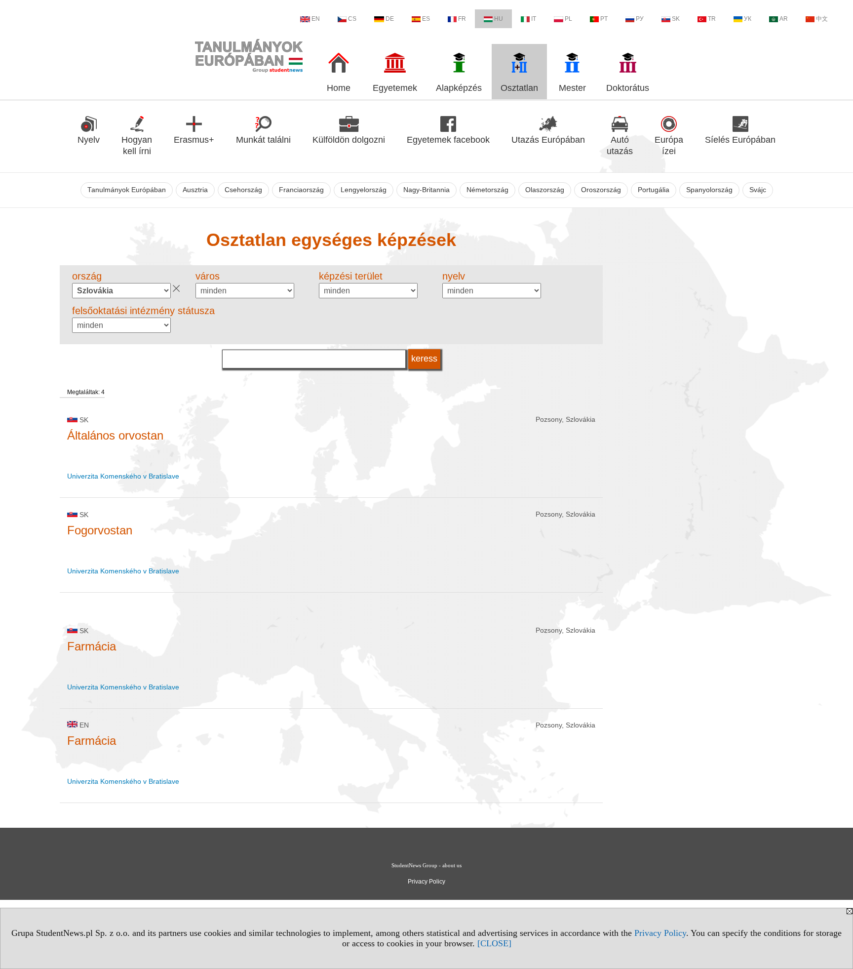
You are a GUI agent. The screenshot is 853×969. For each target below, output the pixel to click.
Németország (487, 190)
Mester (572, 88)
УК (747, 18)
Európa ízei (669, 145)
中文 (822, 18)
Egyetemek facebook (448, 140)
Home (338, 88)
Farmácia (91, 646)
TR (712, 18)
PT (604, 18)
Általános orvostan (115, 435)
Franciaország (301, 190)
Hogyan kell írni (136, 145)
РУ (640, 18)
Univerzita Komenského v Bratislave (123, 476)
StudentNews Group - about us (426, 865)
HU (498, 18)
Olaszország (544, 190)
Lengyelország (364, 190)
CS (352, 18)
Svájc (757, 190)
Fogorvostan (99, 530)
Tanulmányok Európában (126, 190)
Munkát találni (263, 140)
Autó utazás (620, 145)
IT (533, 18)
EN (315, 18)
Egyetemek (395, 88)
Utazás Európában (548, 140)
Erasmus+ (194, 140)
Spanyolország (709, 190)
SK (676, 18)
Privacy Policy (660, 933)
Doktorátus (627, 88)
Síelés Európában (740, 140)
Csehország (243, 190)
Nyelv (89, 140)
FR (462, 18)
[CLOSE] (494, 943)
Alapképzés (459, 88)
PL (568, 18)
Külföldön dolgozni (348, 140)
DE (390, 18)
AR (783, 18)
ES (426, 18)
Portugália (653, 190)
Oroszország (601, 190)
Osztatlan (519, 88)
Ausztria (195, 190)
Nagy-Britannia (426, 190)
